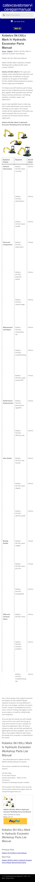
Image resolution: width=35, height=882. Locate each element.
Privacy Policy (10, 878)
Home (4, 51)
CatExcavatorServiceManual (14, 876)
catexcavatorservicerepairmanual (17, 7)
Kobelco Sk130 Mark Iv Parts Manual (14, 853)
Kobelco (10, 51)
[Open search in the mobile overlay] (17, 15)
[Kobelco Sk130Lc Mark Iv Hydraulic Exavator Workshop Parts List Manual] (9, 807)
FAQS (25, 876)
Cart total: (18, 21)
